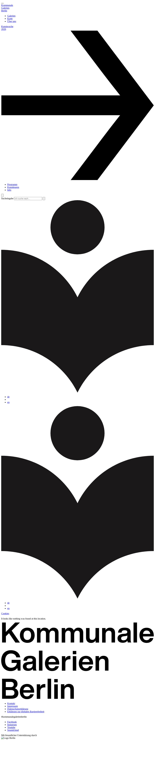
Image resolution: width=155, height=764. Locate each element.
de (8, 396)
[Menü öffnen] (2, 3)
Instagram (12, 724)
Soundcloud (13, 730)
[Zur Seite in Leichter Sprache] (77, 391)
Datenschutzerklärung (17, 709)
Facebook (12, 722)
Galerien (11, 16)
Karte (10, 18)
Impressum (12, 706)
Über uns (11, 21)
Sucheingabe (7, 198)
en (8, 402)
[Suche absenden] (44, 198)
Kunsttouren (13, 187)
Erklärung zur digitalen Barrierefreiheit (25, 711)
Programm (12, 184)
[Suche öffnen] (2, 195)
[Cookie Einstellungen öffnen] (24, 761)
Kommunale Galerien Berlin (7, 8)
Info (9, 190)
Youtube (11, 727)
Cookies (5, 613)
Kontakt (11, 703)
